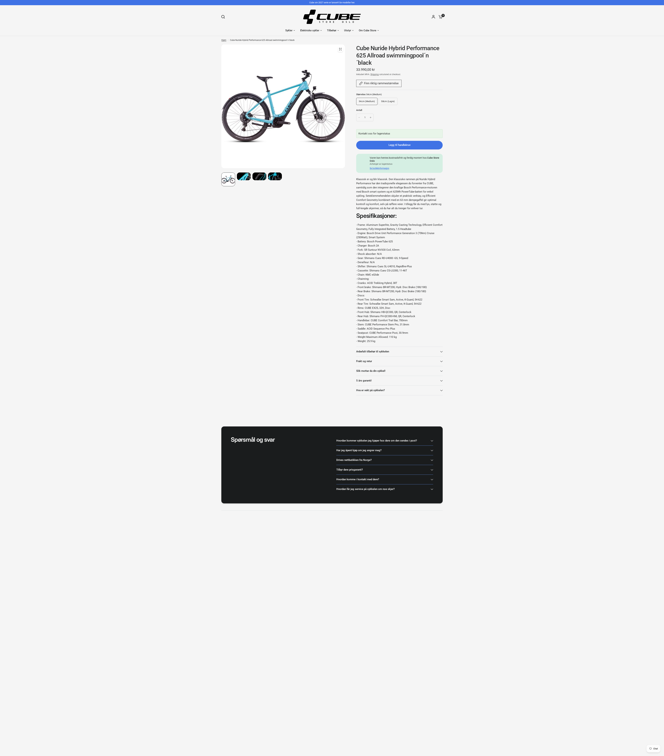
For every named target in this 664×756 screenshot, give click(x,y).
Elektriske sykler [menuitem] (309, 30)
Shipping (374, 74)
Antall (359, 110)
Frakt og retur (364, 361)
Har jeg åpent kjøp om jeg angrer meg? (358, 450)
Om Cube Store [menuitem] (367, 30)
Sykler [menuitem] (288, 30)
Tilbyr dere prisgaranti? (349, 469)
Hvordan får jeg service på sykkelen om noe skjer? (365, 489)
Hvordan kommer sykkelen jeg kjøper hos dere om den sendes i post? (376, 440)
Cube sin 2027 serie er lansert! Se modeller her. (332, 2)
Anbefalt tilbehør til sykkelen (372, 351)
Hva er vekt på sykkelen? (370, 390)
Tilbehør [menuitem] (331, 30)
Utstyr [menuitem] (347, 30)
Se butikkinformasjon (379, 168)
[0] (440, 17)
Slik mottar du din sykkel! (370, 370)
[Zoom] (340, 49)
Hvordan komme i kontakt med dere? (357, 479)
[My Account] (433, 17)
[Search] (224, 17)
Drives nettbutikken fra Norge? (354, 460)
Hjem (223, 40)
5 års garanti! (364, 380)
